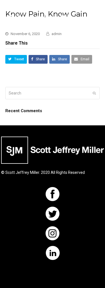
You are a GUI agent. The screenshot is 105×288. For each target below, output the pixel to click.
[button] (97, 17)
